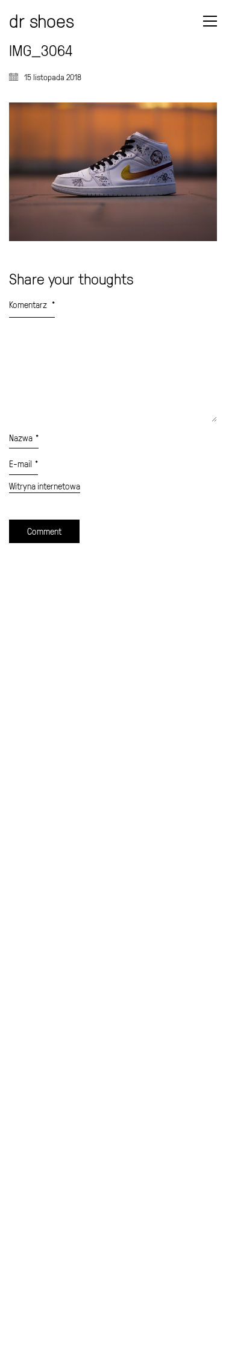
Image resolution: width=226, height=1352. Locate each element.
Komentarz (32, 304)
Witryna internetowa (44, 486)
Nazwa (24, 438)
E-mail (23, 463)
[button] (210, 21)
